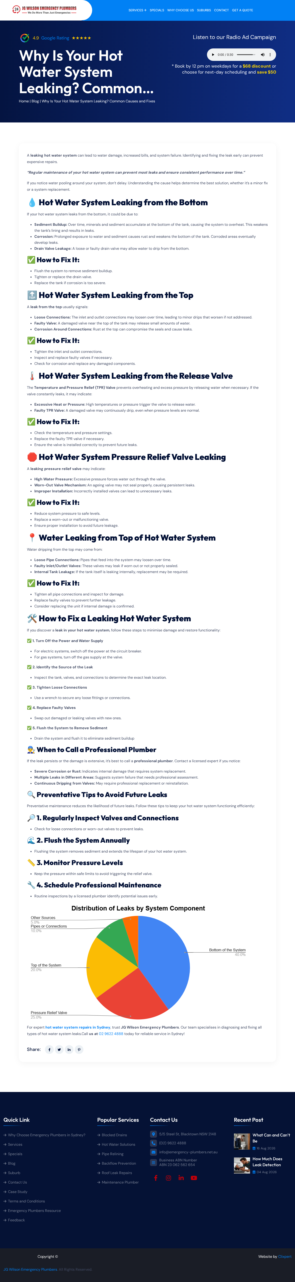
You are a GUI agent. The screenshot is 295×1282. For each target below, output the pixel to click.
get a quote (242, 10)
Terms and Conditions (26, 1201)
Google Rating (55, 38)
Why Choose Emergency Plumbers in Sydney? (47, 1135)
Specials (157, 10)
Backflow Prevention (119, 1163)
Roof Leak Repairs (117, 1172)
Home (24, 101)
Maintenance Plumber (120, 1182)
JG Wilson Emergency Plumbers (30, 1269)
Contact (221, 10)
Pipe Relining (113, 1153)
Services (136, 10)
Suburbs (204, 10)
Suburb (14, 1172)
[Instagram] (168, 1178)
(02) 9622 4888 (172, 1143)
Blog (35, 101)
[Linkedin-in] (181, 1178)
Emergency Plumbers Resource (34, 1210)
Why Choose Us (180, 10)
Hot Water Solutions (118, 1144)
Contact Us (17, 1182)
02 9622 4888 (111, 1033)
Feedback (16, 1220)
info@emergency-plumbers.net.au (188, 1152)
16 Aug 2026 (266, 1148)
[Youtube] (194, 1178)
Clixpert (285, 1256)
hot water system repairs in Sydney (77, 1027)
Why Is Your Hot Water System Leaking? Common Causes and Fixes (98, 101)
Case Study (17, 1191)
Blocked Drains (114, 1135)
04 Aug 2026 (267, 1172)
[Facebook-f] (156, 1178)
